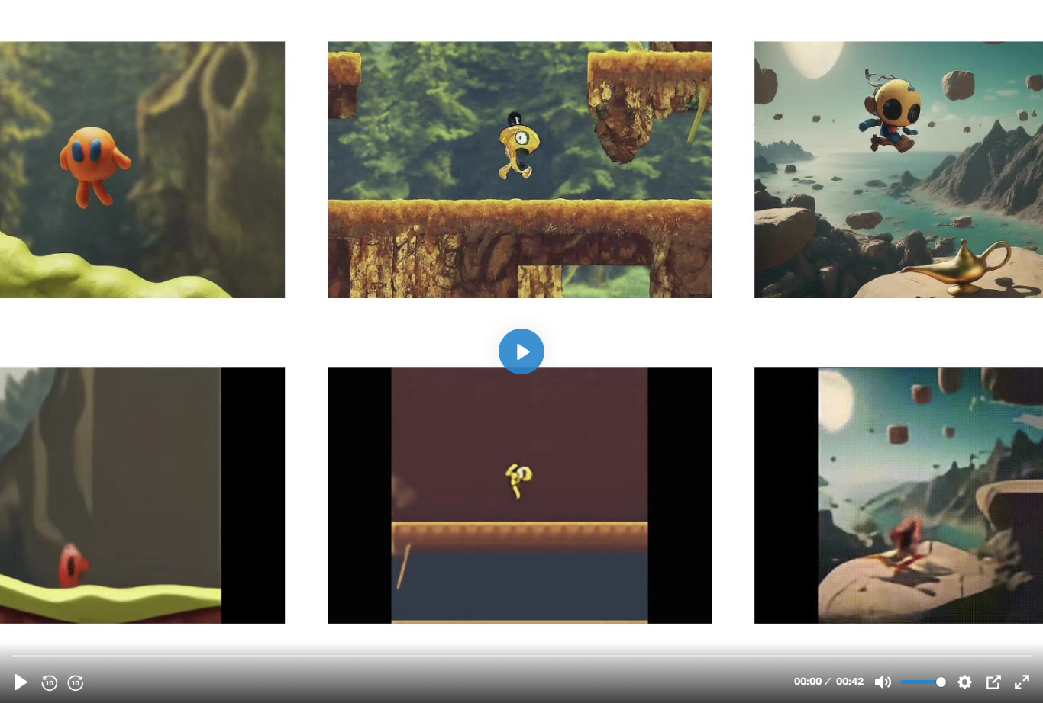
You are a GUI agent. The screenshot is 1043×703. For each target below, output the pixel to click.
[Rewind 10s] (49, 682)
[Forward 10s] (75, 682)
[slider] (523, 655)
